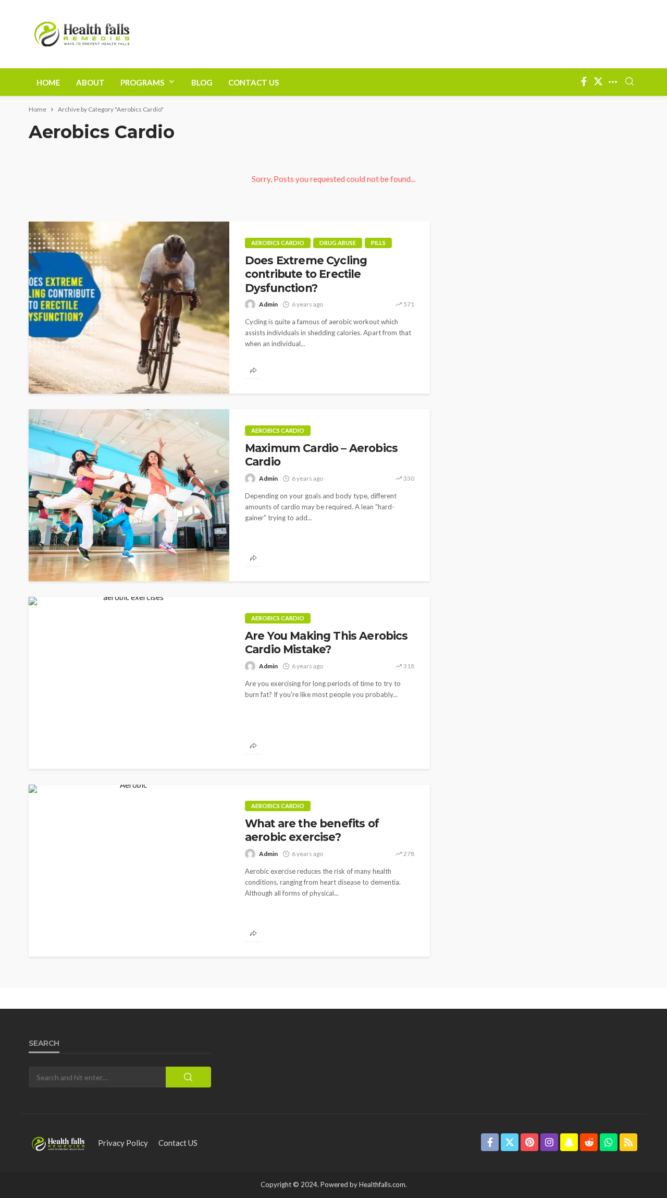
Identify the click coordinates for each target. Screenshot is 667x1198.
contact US (177, 1142)
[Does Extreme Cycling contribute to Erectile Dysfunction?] (129, 308)
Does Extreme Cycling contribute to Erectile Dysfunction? (306, 274)
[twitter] (598, 81)
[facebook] (583, 81)
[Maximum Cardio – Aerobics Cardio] (129, 495)
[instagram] (549, 1142)
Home (48, 82)
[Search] (629, 81)
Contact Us (253, 82)
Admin (268, 304)
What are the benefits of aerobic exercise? (312, 830)
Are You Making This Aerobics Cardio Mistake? (326, 642)
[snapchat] (569, 1142)
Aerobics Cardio (277, 242)
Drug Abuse (337, 242)
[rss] (628, 1142)
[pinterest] (529, 1142)
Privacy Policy (123, 1142)
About (90, 82)
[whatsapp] (608, 1142)
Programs (142, 82)
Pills (378, 242)
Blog (202, 82)
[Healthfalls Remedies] (58, 1142)
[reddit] (589, 1142)
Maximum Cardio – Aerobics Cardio (321, 455)
